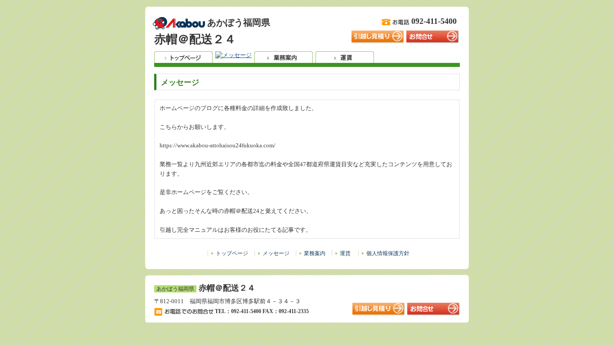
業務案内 (314, 253)
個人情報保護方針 (387, 253)
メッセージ (276, 253)
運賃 (345, 253)
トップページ (232, 253)
